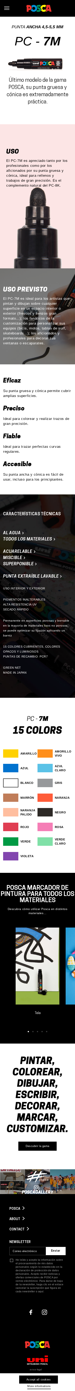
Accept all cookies (38, 1379)
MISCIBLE (13, 558)
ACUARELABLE (18, 552)
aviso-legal (36, 1370)
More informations (39, 1386)
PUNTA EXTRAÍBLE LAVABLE (31, 577)
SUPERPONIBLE (19, 564)
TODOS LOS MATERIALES (28, 539)
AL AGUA (12, 533)
